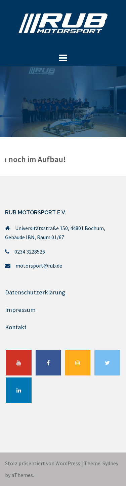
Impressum (20, 310)
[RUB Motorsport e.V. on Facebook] (48, 362)
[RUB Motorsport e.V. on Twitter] (107, 362)
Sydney (110, 463)
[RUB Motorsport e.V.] (63, 25)
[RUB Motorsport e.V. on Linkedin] (19, 390)
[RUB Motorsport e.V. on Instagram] (78, 362)
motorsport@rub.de (38, 265)
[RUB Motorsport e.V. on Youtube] (19, 362)
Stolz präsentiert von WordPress (42, 463)
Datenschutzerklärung (35, 292)
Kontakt (16, 327)
